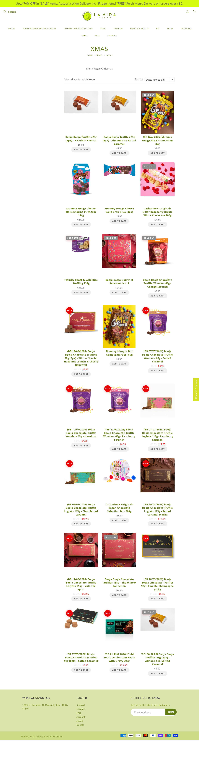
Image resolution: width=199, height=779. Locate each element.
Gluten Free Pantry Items (78, 28)
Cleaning (186, 28)
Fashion (118, 28)
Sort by (139, 79)
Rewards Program (196, 389)
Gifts (85, 35)
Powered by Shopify (53, 736)
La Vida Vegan (35, 736)
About (79, 720)
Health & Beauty (139, 28)
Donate (80, 724)
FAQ (78, 713)
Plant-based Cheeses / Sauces (39, 28)
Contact (80, 708)
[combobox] (160, 79)
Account (80, 716)
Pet (158, 28)
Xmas (99, 55)
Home (170, 28)
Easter (11, 28)
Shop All (112, 35)
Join (171, 711)
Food (103, 28)
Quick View (81, 112)
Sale (97, 35)
